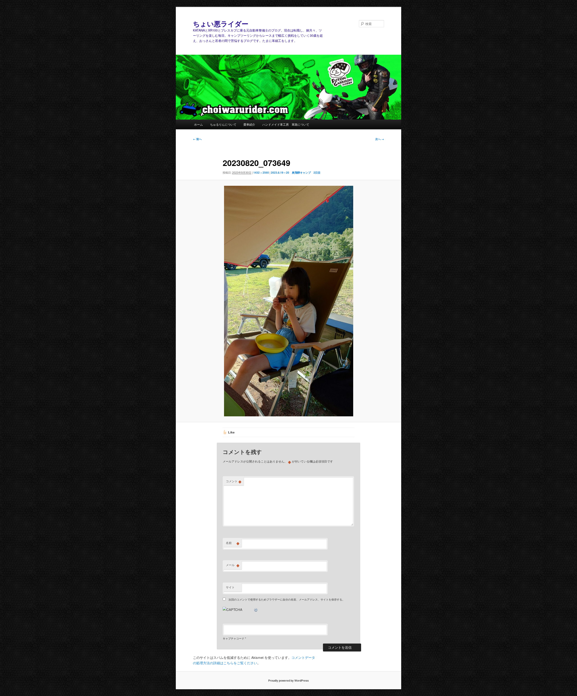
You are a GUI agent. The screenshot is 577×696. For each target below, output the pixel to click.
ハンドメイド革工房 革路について (285, 124)
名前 (232, 542)
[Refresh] (256, 609)
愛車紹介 (249, 124)
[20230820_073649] (288, 301)
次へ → (379, 139)
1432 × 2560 (261, 172)
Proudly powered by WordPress (288, 680)
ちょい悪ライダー (220, 23)
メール (232, 565)
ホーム (198, 124)
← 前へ (197, 139)
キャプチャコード (233, 638)
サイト (230, 587)
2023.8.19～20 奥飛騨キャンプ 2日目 (296, 172)
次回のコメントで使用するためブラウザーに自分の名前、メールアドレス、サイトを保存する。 (287, 599)
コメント (233, 481)
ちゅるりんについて (223, 124)
